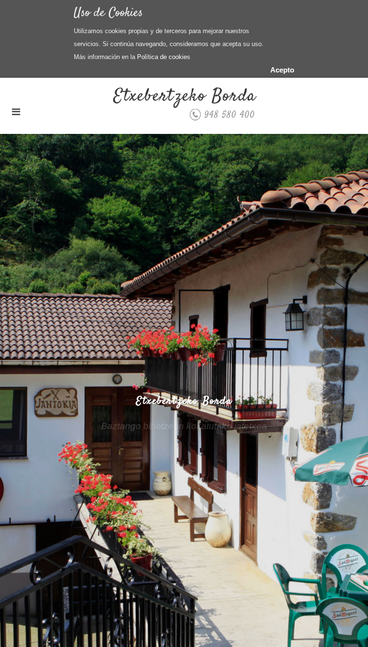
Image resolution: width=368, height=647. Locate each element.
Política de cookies (163, 56)
